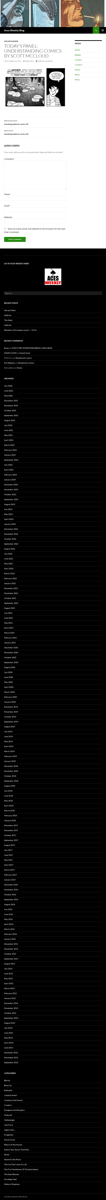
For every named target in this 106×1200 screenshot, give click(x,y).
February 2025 (10, 450)
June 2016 (8, 914)
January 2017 (10, 880)
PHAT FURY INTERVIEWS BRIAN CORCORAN (32, 348)
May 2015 (8, 978)
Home (77, 69)
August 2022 (9, 549)
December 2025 (11, 400)
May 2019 (8, 741)
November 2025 (11, 405)
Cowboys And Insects (13, 1100)
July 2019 (8, 731)
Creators (78, 65)
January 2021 (10, 642)
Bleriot (7, 1080)
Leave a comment (45, 61)
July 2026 (8, 386)
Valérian (7, 315)
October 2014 (10, 1013)
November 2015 (11, 949)
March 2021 (9, 633)
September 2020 (11, 662)
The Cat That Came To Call (15, 1164)
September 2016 (11, 899)
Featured (8, 1115)
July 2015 (8, 968)
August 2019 (9, 726)
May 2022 (8, 563)
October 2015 (10, 954)
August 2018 (9, 786)
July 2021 (8, 613)
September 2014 (11, 1018)
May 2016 (8, 919)
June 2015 (8, 973)
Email (7, 205)
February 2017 (10, 875)
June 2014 (8, 1033)
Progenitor (9, 1135)
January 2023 (10, 524)
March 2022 (9, 573)
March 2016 (9, 929)
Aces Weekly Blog (14, 30)
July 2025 (8, 425)
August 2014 (9, 1023)
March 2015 (9, 988)
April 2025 (8, 440)
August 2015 (9, 963)
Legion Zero (9, 1130)
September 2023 (11, 499)
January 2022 (10, 583)
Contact (78, 60)
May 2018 (8, 800)
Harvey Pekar (10, 310)
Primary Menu (102, 30)
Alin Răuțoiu (9, 363)
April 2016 (8, 924)
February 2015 (10, 993)
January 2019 (10, 761)
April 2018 (8, 805)
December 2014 (11, 1003)
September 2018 (11, 781)
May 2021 (8, 623)
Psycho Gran (9, 1140)
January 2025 (10, 455)
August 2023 (9, 504)
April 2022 (8, 568)
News (77, 74)
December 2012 (11, 1052)
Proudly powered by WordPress (15, 1197)
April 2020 (8, 687)
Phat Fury (29, 61)
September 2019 (11, 721)
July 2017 (8, 850)
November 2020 (11, 652)
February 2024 (10, 474)
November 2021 (11, 593)
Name (7, 194)
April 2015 (8, 983)
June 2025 (8, 430)
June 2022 (8, 558)
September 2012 (11, 1062)
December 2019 (11, 707)
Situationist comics (24, 358)
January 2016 (10, 939)
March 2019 (9, 751)
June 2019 (8, 736)
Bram (6, 348)
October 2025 (10, 410)
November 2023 (11, 489)
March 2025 (9, 445)
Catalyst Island (10, 1095)
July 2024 (8, 465)
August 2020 (9, 667)
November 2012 (11, 1057)
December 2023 (11, 484)
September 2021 (11, 603)
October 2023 (10, 494)
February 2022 (10, 578)
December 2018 (11, 766)
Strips (77, 79)
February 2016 (10, 934)
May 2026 (8, 395)
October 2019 (10, 717)
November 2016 (11, 889)
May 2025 (8, 435)
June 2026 (8, 391)
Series (6, 1154)
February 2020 (10, 697)
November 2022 (11, 534)
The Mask (8, 320)
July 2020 (8, 672)
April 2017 (8, 865)
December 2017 (11, 825)
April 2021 (8, 628)
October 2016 (10, 894)
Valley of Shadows (12, 1184)
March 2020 (9, 692)
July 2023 (8, 509)
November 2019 (11, 712)
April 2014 (8, 1043)
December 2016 (11, 884)
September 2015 (11, 959)
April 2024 (8, 470)
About (77, 50)
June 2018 (8, 796)
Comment (9, 159)
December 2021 (11, 588)
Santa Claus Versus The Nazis (16, 1149)
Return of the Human (13, 1144)
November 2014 (11, 1008)
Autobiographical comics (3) (16, 132)
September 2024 (11, 460)
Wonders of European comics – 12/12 (20, 330)
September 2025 (11, 415)
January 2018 (10, 820)
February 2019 (10, 756)
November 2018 (11, 771)
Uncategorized (11, 41)
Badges (78, 55)
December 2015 (11, 944)
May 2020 (8, 682)
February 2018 (10, 815)
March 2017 (9, 870)
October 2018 (10, 776)
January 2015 (10, 998)
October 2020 (10, 657)
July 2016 (8, 909)
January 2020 (10, 702)
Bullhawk (8, 1090)
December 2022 (11, 529)
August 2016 (9, 904)
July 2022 (8, 554)
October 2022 (10, 539)
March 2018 (9, 810)
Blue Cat (7, 1085)
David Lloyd (25, 353)
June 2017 (8, 855)
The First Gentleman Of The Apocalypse (21, 1169)
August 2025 (9, 420)
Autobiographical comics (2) (16, 122)
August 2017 (9, 845)
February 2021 (10, 637)
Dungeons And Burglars (14, 1110)
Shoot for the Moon (12, 1159)
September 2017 (11, 840)
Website (8, 217)
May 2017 (8, 860)
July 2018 (8, 791)
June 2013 (8, 1047)
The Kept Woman (11, 1174)
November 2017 (11, 830)
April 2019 (8, 746)
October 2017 (10, 835)
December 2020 (11, 647)
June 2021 (8, 618)
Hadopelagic (9, 1120)
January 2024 (10, 479)
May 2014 (8, 1038)
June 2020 (8, 677)
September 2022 (11, 544)
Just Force (8, 1125)
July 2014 (8, 1028)
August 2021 (9, 608)
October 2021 (10, 598)
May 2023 (8, 514)
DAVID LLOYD (10, 353)
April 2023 (8, 519)
